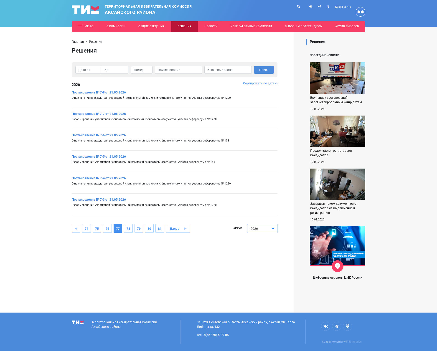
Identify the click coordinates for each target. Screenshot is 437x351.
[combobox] (262, 228)
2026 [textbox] (254, 228)
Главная (78, 41)
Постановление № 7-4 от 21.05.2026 (99, 178)
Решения (184, 26)
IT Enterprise (353, 341)
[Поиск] (299, 7)
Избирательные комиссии (251, 26)
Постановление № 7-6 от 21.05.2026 (99, 135)
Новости (211, 26)
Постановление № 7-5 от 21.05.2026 (99, 156)
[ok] (328, 7)
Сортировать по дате (258, 83)
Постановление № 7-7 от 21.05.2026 (99, 114)
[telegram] (319, 7)
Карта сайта (343, 6)
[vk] (310, 7)
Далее (174, 228)
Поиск (264, 70)
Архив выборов (347, 26)
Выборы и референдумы (304, 26)
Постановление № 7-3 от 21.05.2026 (99, 199)
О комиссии (116, 26)
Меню (89, 26)
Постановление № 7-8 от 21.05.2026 (99, 92)
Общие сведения (151, 26)
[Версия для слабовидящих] (360, 12)
